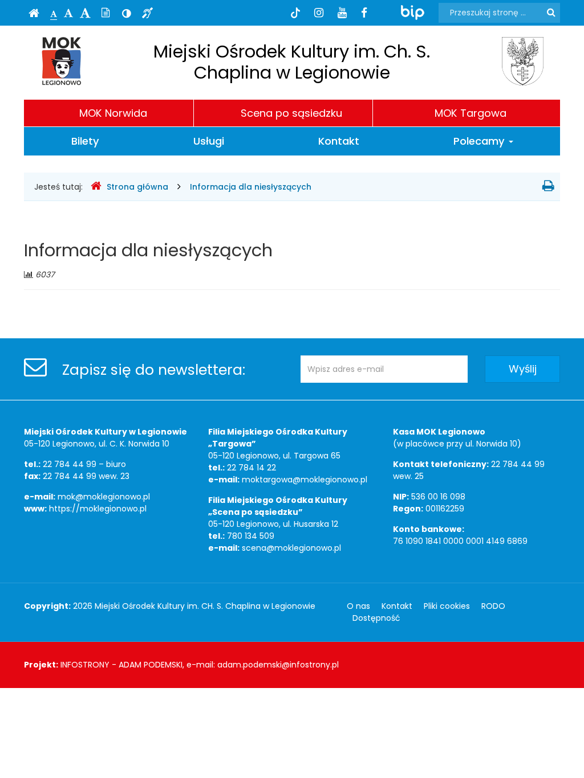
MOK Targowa (470, 113)
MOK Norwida (113, 113)
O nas (358, 606)
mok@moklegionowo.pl (104, 496)
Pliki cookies (447, 606)
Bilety (85, 141)
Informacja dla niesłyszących (250, 187)
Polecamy (480, 141)
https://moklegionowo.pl (98, 508)
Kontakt (338, 141)
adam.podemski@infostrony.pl (278, 664)
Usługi (208, 141)
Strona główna (137, 187)
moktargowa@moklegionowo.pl (304, 479)
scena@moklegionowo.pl (291, 548)
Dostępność (376, 618)
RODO (493, 606)
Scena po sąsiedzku (291, 113)
